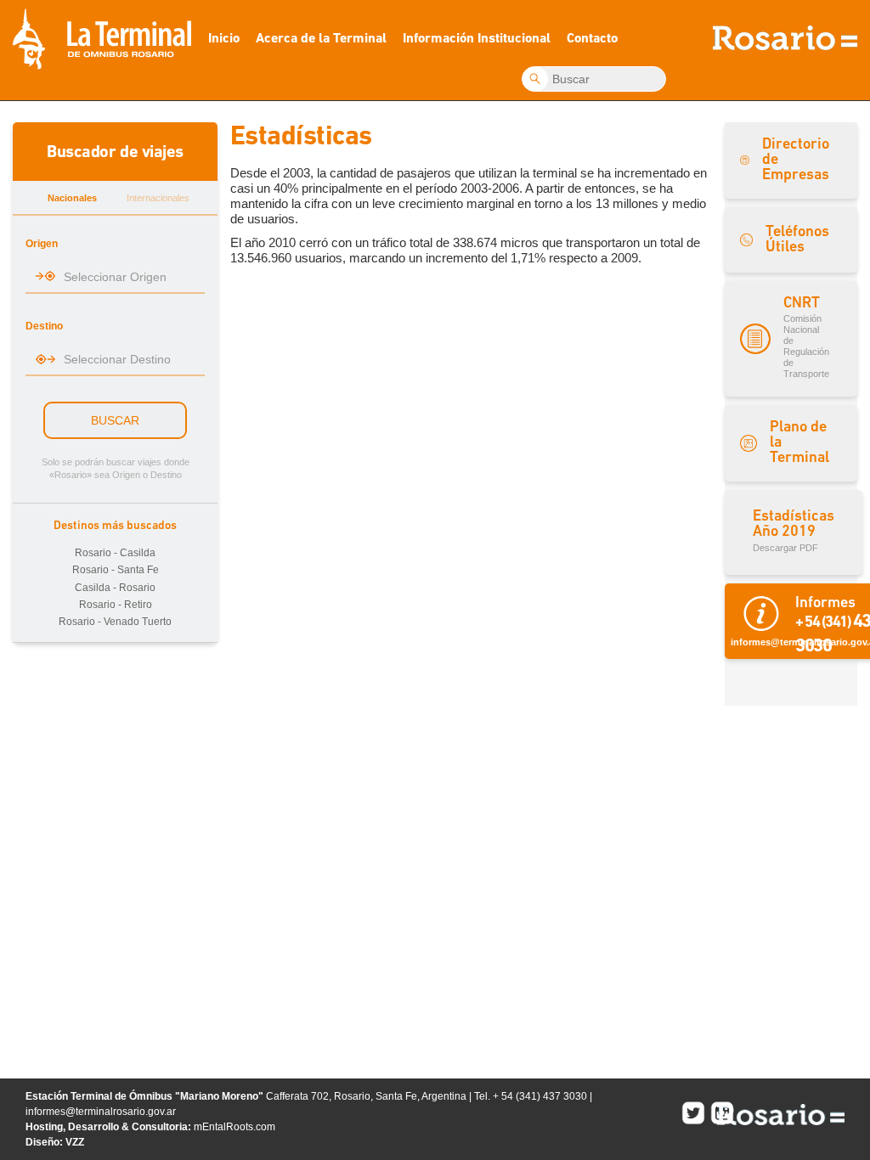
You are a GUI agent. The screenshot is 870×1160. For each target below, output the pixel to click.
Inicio (224, 39)
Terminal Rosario (102, 39)
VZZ (74, 1142)
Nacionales (72, 198)
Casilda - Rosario (115, 588)
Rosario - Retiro (115, 605)
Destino (44, 326)
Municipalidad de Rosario (781, 1114)
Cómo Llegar (330, 73)
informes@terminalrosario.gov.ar (100, 1112)
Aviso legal (475, 103)
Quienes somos (479, 45)
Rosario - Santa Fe (115, 570)
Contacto (592, 39)
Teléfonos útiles (332, 131)
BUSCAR (115, 420)
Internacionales (158, 198)
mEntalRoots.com (234, 1127)
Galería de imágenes (336, 101)
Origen (41, 244)
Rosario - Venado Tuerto (115, 622)
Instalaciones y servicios (340, 45)
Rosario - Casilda (115, 553)
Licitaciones (476, 73)
